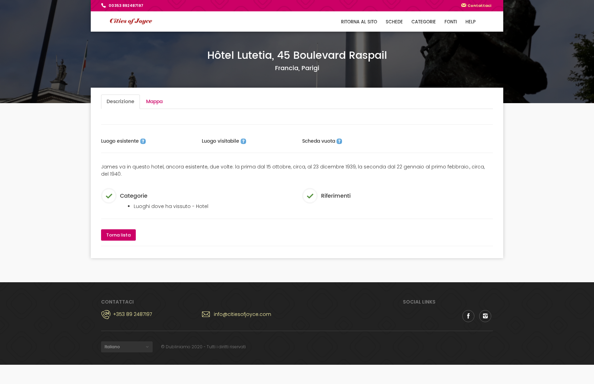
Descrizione (120, 102)
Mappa (154, 102)
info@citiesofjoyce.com (242, 314)
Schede (394, 22)
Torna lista (118, 235)
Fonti (450, 22)
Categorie (423, 22)
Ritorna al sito (359, 22)
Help (470, 22)
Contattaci (479, 5)
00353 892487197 (126, 5)
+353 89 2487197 (132, 314)
